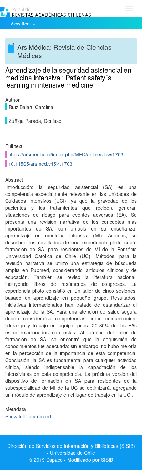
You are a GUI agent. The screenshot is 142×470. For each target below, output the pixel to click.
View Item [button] (21, 23)
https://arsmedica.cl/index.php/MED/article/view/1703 (65, 154)
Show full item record (28, 416)
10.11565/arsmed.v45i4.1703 (40, 163)
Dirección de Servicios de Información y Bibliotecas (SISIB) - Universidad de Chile (71, 449)
